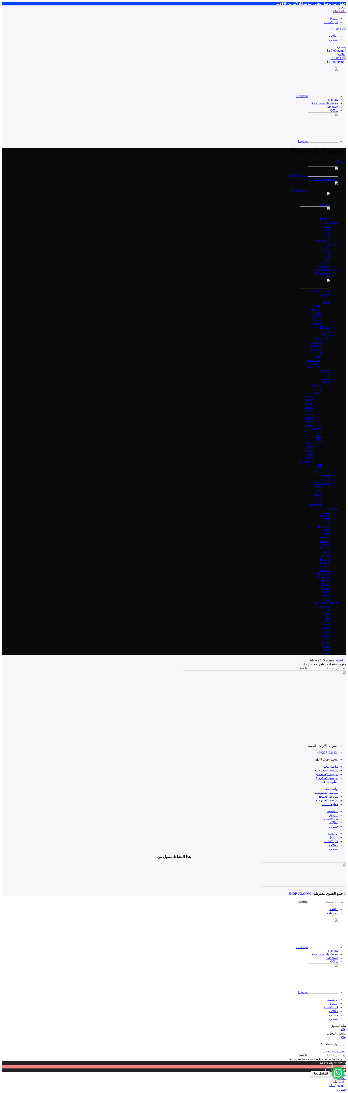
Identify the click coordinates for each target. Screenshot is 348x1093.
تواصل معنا (331, 766)
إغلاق (343, 1029)
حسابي (333, 826)
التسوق (333, 815)
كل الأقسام (330, 819)
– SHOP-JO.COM (300, 893)
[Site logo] (338, 29)
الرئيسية (340, 660)
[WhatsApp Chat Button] (338, 1073)
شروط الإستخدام (327, 774)
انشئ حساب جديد (334, 1051)
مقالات (333, 822)
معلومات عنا (330, 782)
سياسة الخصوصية (326, 770)
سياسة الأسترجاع (326, 778)
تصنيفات (340, 161)
